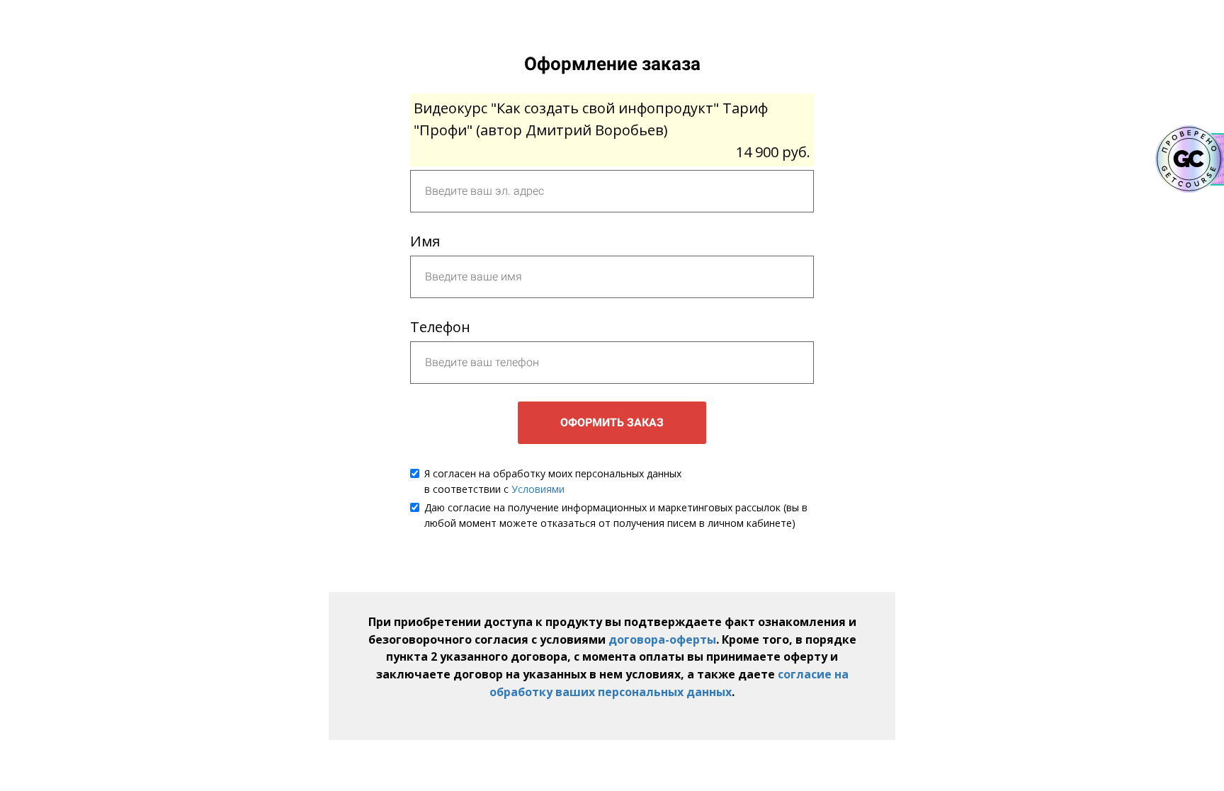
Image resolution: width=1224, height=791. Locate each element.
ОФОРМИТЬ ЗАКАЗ (612, 422)
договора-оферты (662, 639)
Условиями (538, 489)
